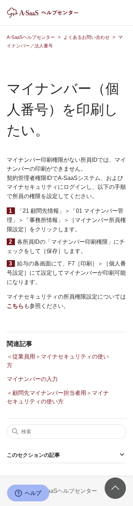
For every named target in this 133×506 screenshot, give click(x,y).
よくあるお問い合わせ (86, 37)
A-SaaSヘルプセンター (31, 37)
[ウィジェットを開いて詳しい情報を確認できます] (28, 493)
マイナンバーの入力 (32, 379)
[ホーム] (49, 16)
